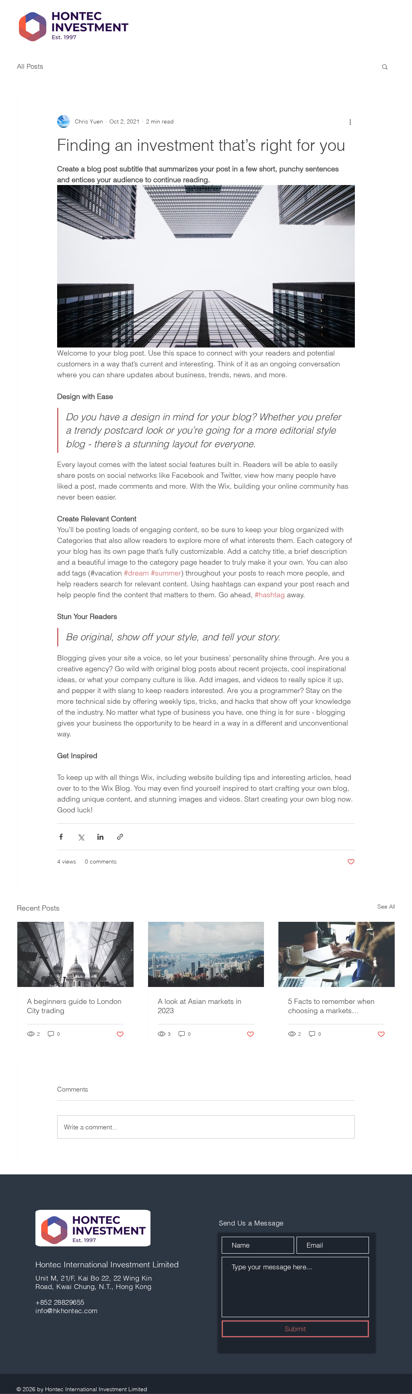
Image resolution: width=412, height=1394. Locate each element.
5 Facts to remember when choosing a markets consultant (331, 1006)
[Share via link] (120, 837)
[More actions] (350, 121)
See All (386, 906)
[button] (385, 66)
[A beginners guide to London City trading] (75, 954)
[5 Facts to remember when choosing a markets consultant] (336, 954)
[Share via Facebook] (61, 837)
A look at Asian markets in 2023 (199, 1006)
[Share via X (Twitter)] (80, 837)
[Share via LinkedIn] (100, 837)
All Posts (30, 66)
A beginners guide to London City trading (74, 1006)
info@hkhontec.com (66, 1310)
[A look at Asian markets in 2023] (206, 954)
